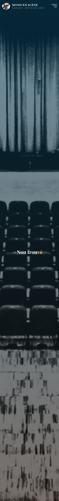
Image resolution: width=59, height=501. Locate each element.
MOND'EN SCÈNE (25, 5)
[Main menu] (54, 5)
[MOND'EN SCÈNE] (6, 5)
